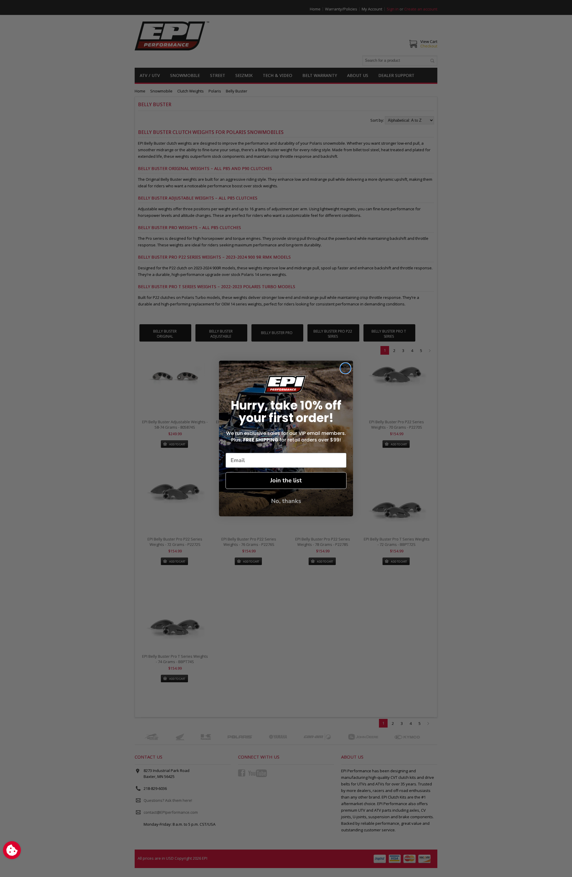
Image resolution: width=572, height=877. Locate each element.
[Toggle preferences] (12, 850)
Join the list (286, 480)
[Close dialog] (345, 368)
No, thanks (286, 501)
